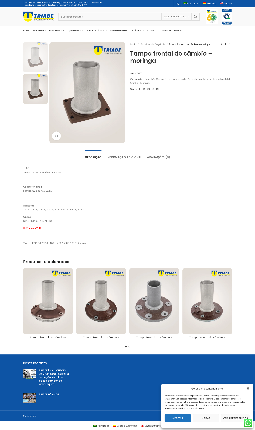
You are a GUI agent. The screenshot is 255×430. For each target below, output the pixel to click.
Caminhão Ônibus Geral (158, 78)
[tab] (93, 155)
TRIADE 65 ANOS (49, 394)
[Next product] (230, 44)
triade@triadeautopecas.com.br (67, 2)
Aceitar (177, 418)
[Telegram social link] (157, 89)
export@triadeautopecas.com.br (51, 5)
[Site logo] (39, 16)
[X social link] (144, 89)
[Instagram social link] (178, 3)
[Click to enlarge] (56, 135)
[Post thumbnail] (29, 378)
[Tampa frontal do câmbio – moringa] (48, 301)
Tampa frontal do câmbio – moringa (48, 339)
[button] (248, 388)
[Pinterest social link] (148, 89)
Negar (206, 418)
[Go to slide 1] (126, 346)
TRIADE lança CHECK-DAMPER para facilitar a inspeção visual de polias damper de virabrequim (54, 377)
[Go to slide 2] (129, 346)
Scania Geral (204, 78)
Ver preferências (235, 418)
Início (133, 44)
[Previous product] (221, 44)
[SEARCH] (196, 17)
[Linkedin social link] (153, 89)
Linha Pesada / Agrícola (152, 44)
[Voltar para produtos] (226, 44)
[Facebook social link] (140, 89)
